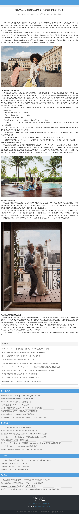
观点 (5, 475)
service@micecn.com (42, 507)
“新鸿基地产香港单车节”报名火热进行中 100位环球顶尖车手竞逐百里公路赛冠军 (26, 460)
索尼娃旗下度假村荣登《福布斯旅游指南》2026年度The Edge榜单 (23, 352)
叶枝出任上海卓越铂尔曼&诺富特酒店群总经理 (16, 402)
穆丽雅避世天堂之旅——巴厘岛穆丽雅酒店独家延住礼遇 (19, 446)
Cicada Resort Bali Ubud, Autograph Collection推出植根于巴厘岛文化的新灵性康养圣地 (31, 367)
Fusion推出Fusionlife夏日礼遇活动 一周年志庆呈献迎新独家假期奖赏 (23, 437)
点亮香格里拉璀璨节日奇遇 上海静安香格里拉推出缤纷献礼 (20, 431)
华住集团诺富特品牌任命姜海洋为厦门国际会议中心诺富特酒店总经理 (23, 417)
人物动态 (6, 391)
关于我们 (32, 503)
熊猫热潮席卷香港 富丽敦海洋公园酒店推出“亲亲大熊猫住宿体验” (22, 449)
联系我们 (39, 503)
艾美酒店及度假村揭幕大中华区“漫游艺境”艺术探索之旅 (20, 374)
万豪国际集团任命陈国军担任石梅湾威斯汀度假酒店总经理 (19, 411)
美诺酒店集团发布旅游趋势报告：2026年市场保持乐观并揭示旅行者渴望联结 (25, 480)
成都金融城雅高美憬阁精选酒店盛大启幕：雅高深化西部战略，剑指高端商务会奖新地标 (30, 363)
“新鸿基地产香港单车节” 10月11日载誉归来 (15, 466)
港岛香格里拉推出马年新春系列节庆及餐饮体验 (16, 428)
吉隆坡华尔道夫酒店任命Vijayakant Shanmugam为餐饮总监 (20, 396)
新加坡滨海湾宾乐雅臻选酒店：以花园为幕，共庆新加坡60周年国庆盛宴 (24, 434)
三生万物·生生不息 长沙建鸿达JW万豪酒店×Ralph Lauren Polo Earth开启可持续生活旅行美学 (31, 443)
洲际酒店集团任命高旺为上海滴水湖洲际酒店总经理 (17, 399)
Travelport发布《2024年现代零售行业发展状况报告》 (18, 486)
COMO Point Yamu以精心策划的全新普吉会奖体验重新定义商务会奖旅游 (25, 349)
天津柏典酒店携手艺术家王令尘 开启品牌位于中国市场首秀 (21, 356)
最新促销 (6, 423)
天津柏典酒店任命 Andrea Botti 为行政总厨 (15, 405)
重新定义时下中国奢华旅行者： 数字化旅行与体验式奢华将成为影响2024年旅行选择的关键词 (31, 489)
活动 (5, 455)
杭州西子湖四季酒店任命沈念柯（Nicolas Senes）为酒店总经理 (21, 408)
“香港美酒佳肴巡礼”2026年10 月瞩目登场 (14, 463)
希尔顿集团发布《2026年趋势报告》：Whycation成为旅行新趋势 (22, 483)
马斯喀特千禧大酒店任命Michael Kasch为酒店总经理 (18, 414)
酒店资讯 (42, 14)
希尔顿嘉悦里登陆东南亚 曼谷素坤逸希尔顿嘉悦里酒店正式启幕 (22, 378)
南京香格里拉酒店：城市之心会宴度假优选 (14, 440)
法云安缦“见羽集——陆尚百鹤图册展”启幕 (14, 469)
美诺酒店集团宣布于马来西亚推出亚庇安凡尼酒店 (18, 360)
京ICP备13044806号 (57, 512)
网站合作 (46, 503)
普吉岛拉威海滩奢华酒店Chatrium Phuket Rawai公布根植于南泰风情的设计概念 (28, 370)
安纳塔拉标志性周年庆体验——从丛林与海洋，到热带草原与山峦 (23, 381)
